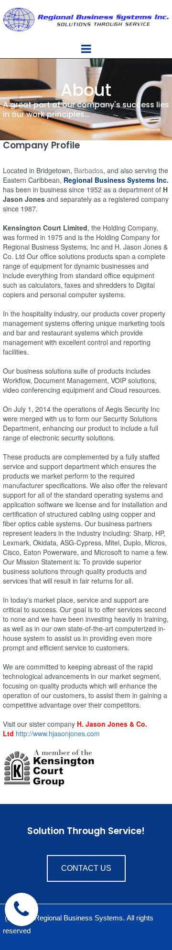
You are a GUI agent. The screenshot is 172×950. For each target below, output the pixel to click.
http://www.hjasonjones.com (58, 733)
